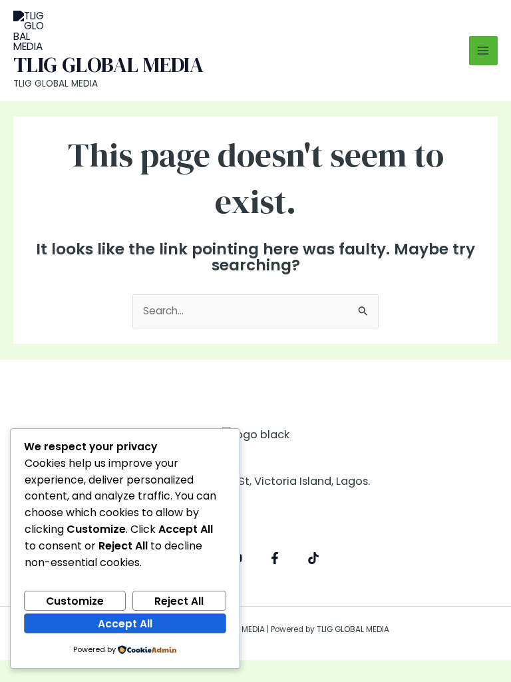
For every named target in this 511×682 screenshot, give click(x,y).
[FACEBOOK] (275, 558)
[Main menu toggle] (483, 50)
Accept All (125, 624)
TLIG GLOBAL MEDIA (108, 64)
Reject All (179, 601)
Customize (75, 601)
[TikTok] (313, 558)
